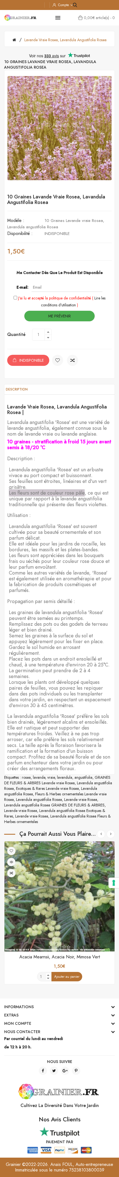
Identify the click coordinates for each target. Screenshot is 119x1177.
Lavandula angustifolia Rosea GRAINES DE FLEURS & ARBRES (54, 805)
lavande (39, 777)
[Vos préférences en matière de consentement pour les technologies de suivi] (113, 883)
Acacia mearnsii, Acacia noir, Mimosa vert (59, 957)
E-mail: (23, 287)
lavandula (64, 777)
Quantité (16, 334)
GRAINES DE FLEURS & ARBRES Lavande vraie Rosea (57, 780)
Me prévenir (59, 316)
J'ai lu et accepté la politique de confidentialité (54, 298)
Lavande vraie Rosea (80, 799)
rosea (26, 777)
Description (17, 389)
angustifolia (83, 777)
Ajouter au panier (66, 976)
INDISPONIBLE (31, 360)
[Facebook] (43, 1071)
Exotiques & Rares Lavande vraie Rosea (47, 788)
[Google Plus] (65, 1071)
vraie (51, 777)
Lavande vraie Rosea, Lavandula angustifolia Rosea (65, 40)
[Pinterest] (76, 1071)
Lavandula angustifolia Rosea (39, 799)
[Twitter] (54, 1071)
